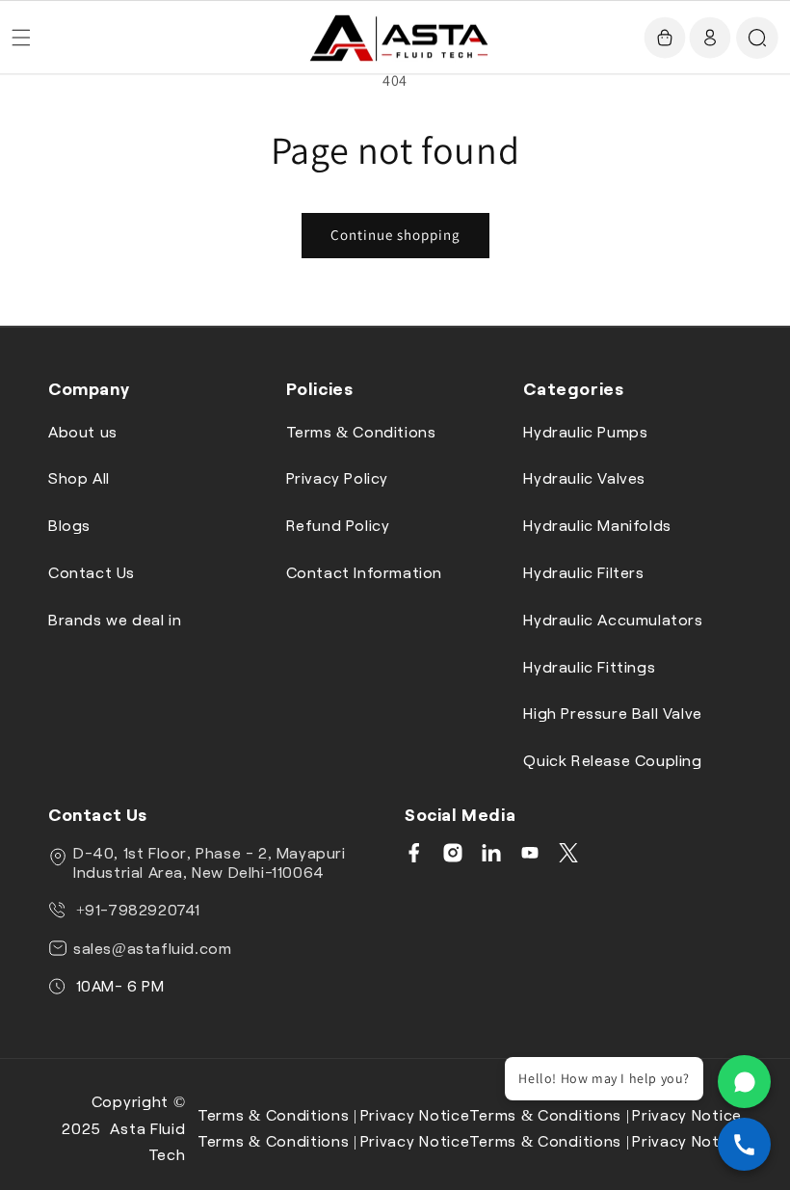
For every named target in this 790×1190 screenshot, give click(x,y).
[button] (21, 37)
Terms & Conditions (361, 431)
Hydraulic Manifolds (597, 525)
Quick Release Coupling (612, 760)
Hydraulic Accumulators (612, 619)
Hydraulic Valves (584, 477)
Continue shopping (395, 234)
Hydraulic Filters (583, 572)
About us (83, 431)
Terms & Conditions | (277, 1114)
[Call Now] (744, 1144)
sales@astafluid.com (152, 948)
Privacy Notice (415, 1114)
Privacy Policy (337, 477)
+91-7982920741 (135, 909)
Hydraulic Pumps (585, 431)
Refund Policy (338, 525)
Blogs (69, 525)
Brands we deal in (114, 619)
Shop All (79, 477)
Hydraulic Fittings (589, 666)
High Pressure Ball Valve (612, 712)
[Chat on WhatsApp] (744, 1081)
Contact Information (364, 572)
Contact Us (91, 572)
